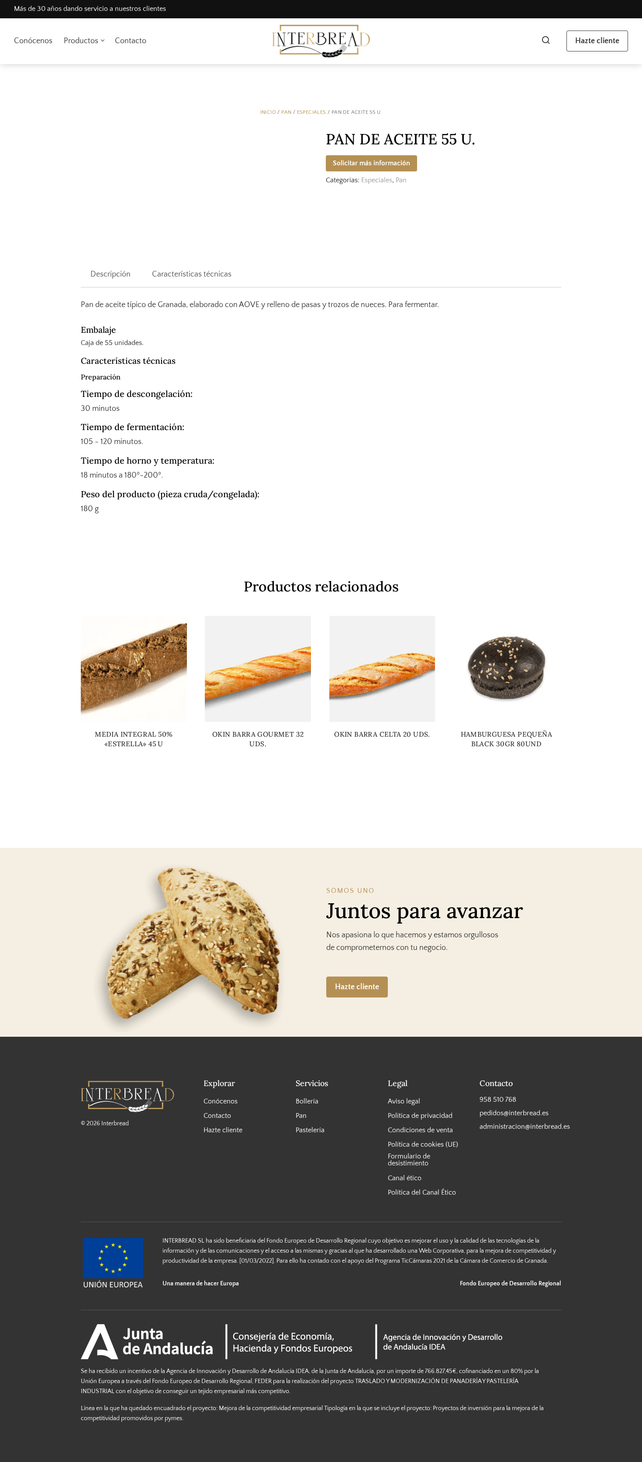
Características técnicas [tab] (191, 274)
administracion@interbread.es (520, 1127)
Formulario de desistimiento (409, 1160)
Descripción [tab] (110, 274)
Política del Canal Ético (422, 1192)
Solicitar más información (371, 163)
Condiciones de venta (420, 1130)
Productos (81, 41)
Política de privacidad (420, 1115)
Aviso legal (404, 1101)
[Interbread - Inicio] (321, 41)
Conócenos (33, 41)
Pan (286, 112)
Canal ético (404, 1177)
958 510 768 (498, 1099)
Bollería (307, 1101)
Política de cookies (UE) (423, 1144)
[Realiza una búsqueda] (545, 41)
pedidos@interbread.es (514, 1113)
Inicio (268, 112)
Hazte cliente (597, 41)
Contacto (130, 41)
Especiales (311, 112)
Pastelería (310, 1130)
